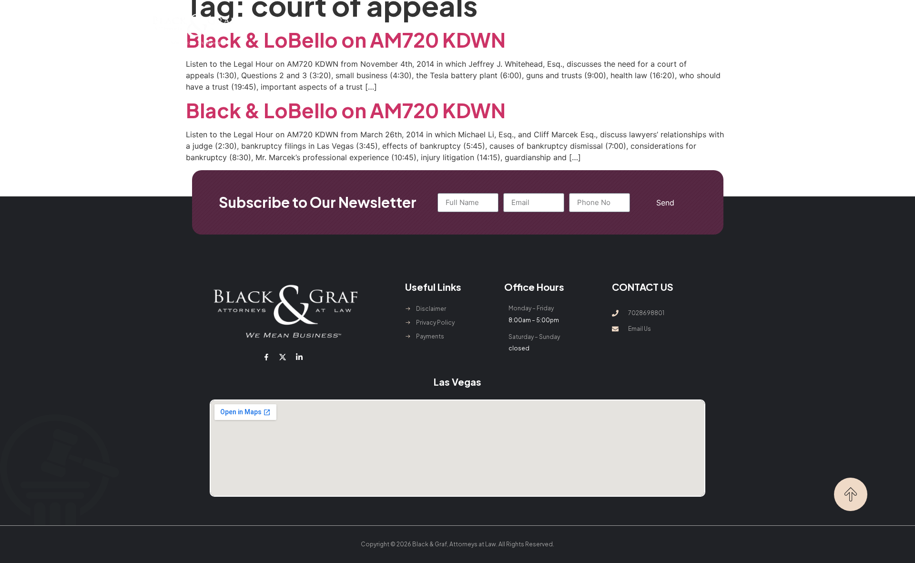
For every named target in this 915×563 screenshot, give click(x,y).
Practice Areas (415, 29)
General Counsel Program (513, 29)
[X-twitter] (282, 357)
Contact (618, 29)
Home (308, 29)
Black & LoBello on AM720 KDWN (346, 110)
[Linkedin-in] (299, 357)
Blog (580, 29)
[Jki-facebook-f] (266, 357)
